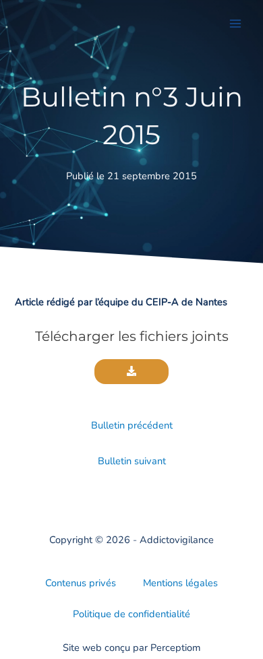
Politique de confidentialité (131, 614)
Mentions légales (180, 583)
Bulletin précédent (132, 425)
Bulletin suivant (132, 461)
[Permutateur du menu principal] (235, 23)
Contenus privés (80, 583)
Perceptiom (175, 647)
